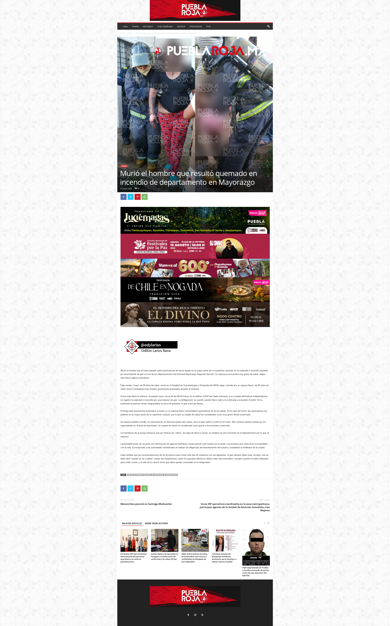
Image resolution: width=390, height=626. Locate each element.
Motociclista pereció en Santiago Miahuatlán (146, 503)
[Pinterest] (138, 197)
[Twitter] (131, 197)
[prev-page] (264, 523)
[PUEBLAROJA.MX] (195, 10)
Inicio (125, 26)
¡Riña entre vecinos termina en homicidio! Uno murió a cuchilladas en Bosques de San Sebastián (194, 558)
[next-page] (268, 523)
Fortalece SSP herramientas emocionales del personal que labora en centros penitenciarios (134, 558)
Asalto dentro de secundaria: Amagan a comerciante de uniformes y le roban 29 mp (164, 556)
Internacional (196, 26)
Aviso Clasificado (165, 26)
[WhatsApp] (145, 197)
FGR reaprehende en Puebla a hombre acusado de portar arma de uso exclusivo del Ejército (255, 571)
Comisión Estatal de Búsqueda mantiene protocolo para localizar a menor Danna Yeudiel (224, 558)
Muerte (148, 475)
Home (122, 33)
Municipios (148, 26)
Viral (208, 26)
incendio (139, 475)
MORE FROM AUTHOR (156, 523)
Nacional (181, 26)
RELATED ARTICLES (132, 523)
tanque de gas (171, 475)
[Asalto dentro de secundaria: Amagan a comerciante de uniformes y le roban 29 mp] (164, 540)
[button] (268, 26)
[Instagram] (195, 615)
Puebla (135, 26)
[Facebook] (124, 197)
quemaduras (158, 475)
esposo (130, 475)
